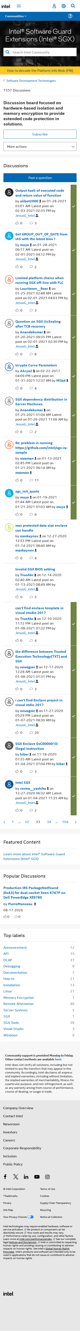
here (58, 1059)
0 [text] (8, 916)
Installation (11, 984)
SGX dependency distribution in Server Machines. (41, 402)
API (6, 953)
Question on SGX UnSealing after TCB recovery (38, 324)
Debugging (11, 966)
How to (8, 978)
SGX (6, 1016)
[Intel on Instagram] (47, 1177)
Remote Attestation (18, 1003)
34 (49, 821)
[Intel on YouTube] (37, 1177)
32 (27, 821)
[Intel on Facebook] (5, 1177)
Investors (10, 1132)
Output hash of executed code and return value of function (39, 193)
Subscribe (40, 134)
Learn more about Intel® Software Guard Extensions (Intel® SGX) (34, 856)
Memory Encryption (18, 997)
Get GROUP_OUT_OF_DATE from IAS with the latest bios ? (41, 236)
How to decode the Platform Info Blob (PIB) (40, 70)
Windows (10, 1035)
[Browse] (15, 18)
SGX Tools (11, 1022)
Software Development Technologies (31, 80)
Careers (9, 1140)
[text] (5, 916)
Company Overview (18, 1107)
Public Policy (13, 1164)
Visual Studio (13, 1028)
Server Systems (15, 1009)
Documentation (15, 972)
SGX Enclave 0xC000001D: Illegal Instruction (36, 746)
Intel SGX (22, 782)
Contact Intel (13, 1115)
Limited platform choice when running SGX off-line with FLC (39, 280)
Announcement (15, 947)
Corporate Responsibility (22, 1147)
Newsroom (11, 1123)
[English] (63, 6)
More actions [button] (17, 146)
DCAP (7, 959)
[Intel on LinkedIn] (26, 1177)
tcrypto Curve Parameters (36, 365)
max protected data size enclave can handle (41, 528)
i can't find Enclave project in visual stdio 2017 (39, 702)
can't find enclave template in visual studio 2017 (39, 610)
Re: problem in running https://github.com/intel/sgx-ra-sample (41, 447)
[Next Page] (75, 822)
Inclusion (10, 1156)
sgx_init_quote (27, 491)
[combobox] (40, 52)
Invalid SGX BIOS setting (35, 569)
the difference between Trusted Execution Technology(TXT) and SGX (41, 656)
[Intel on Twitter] (15, 1177)
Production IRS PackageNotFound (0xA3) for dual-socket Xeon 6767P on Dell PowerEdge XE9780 (34, 892)
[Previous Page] (4, 822)
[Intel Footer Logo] (8, 1293)
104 (65, 821)
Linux (7, 991)
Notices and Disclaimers (22, 1242)
